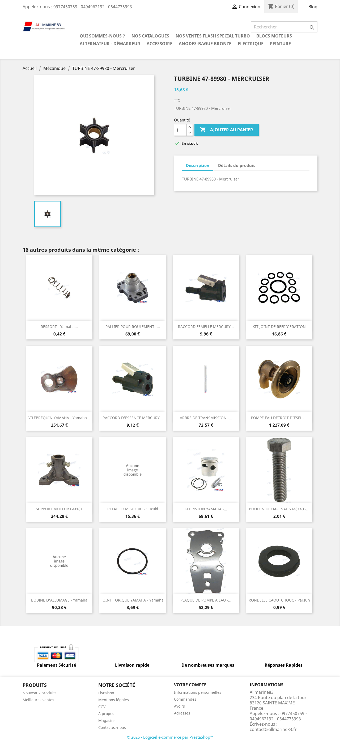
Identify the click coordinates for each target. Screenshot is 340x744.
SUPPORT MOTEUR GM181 (59, 508)
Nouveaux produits (40, 692)
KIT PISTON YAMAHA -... (206, 508)
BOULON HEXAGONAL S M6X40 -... (279, 508)
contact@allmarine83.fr (273, 729)
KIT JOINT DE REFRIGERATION (279, 326)
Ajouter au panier (226, 130)
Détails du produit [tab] (236, 165)
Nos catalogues (150, 36)
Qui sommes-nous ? (102, 36)
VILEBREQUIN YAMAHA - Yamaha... (59, 417)
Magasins (107, 720)
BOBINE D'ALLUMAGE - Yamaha (59, 600)
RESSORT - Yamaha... (59, 326)
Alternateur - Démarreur (110, 44)
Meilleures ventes (38, 699)
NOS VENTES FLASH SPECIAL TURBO (213, 36)
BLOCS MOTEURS (274, 36)
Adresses (182, 713)
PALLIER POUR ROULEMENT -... (132, 326)
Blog (312, 7)
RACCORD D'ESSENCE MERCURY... (133, 417)
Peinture (280, 44)
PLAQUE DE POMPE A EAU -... (205, 600)
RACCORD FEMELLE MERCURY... (206, 326)
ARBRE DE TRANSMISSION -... (206, 417)
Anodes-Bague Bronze (205, 44)
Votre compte (190, 685)
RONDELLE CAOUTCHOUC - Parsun (279, 600)
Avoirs (179, 706)
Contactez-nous (112, 727)
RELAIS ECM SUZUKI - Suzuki (132, 508)
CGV (101, 706)
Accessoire (159, 44)
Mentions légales (113, 699)
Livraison (106, 692)
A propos (106, 713)
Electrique (251, 44)
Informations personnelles (197, 692)
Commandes (185, 699)
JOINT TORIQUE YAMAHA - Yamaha (132, 600)
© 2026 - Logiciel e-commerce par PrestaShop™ (170, 737)
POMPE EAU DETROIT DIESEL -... (279, 417)
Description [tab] (197, 165)
